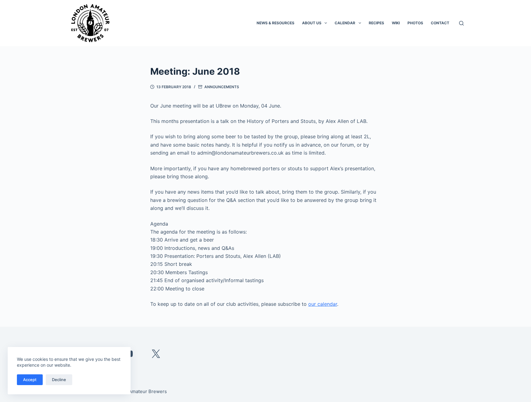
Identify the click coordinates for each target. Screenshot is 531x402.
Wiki (396, 23)
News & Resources (275, 23)
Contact (440, 23)
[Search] (461, 23)
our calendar (322, 304)
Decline (59, 379)
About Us (311, 23)
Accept (30, 379)
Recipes (376, 23)
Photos (415, 23)
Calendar (345, 23)
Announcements (221, 87)
